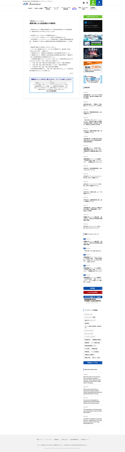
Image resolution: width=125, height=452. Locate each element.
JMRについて (40, 439)
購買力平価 (87, 357)
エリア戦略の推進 (96, 342)
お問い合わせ (64, 439)
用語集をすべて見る (92, 362)
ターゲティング (88, 314)
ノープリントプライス (90, 336)
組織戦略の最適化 (97, 339)
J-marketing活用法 (93, 292)
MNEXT (30, 8)
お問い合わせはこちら (92, 16)
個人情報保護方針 (74, 439)
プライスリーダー (89, 333)
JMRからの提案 (38, 8)
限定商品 (87, 323)
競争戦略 (87, 351)
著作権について (85, 439)
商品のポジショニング (90, 320)
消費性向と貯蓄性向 (89, 354)
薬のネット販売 (96, 357)
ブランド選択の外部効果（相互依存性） (93, 327)
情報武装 (87, 342)
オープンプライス (89, 330)
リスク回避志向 (95, 351)
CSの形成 (87, 348)
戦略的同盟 (94, 348)
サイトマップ (49, 439)
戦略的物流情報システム (90, 345)
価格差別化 (87, 339)
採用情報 (92, 288)
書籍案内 (57, 439)
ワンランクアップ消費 (90, 317)
